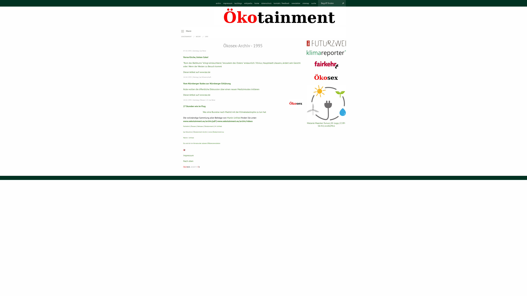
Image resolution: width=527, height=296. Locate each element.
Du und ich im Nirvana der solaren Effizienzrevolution (201, 143)
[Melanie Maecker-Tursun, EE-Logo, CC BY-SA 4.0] (326, 102)
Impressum (188, 155)
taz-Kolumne (187, 132)
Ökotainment (208, 126)
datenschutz (266, 3)
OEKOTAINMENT (186, 37)
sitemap (305, 3)
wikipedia (248, 3)
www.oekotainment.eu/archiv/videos (235, 121)
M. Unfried (218, 126)
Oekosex (200, 126)
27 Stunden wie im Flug (194, 106)
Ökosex (193, 126)
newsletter (295, 3)
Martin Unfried (234, 117)
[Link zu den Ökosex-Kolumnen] (326, 77)
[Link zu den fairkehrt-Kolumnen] (326, 64)
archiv (218, 3)
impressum (227, 3)
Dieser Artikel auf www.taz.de (196, 72)
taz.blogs (238, 3)
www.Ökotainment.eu (216, 132)
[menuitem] (218, 3)
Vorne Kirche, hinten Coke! (195, 57)
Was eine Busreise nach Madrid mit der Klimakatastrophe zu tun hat (234, 112)
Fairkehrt (186, 126)
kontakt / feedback (281, 3)
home (256, 3)
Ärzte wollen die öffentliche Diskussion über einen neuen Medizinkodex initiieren (221, 89)
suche (313, 3)
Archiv (198, 37)
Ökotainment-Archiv (200, 132)
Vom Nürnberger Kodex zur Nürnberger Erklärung (207, 83)
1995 (206, 37)
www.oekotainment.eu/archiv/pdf (199, 121)
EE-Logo (335, 123)
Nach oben (188, 161)
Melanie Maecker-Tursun (318, 123)
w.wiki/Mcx (329, 125)
